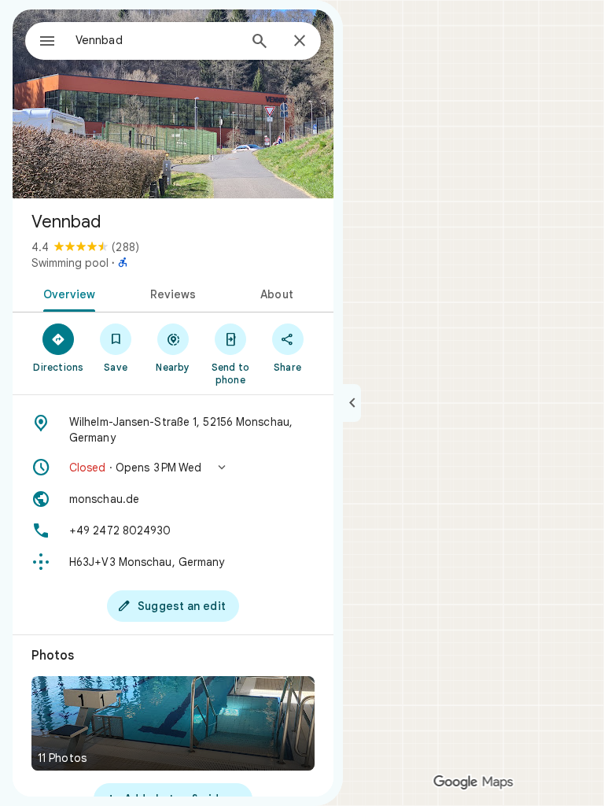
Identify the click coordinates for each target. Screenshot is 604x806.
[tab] (66, 293)
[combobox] (157, 40)
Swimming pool (70, 263)
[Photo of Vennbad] (173, 103)
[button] (173, 467)
